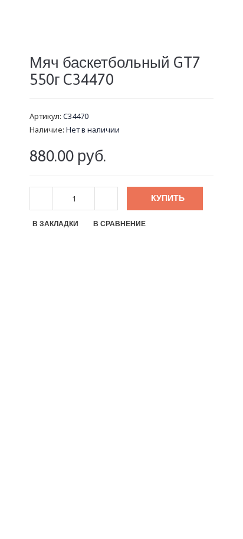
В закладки (55, 224)
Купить (168, 198)
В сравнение (119, 224)
